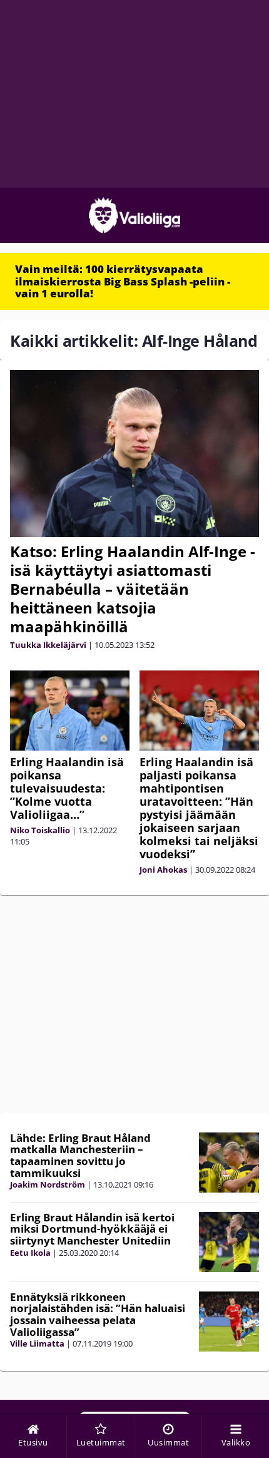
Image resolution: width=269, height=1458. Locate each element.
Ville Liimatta (37, 1343)
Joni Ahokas (163, 869)
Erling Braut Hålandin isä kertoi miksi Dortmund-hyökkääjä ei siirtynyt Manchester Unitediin (92, 1229)
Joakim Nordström (47, 1184)
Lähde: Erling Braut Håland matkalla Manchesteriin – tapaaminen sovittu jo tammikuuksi (80, 1155)
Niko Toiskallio (40, 830)
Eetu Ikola (30, 1252)
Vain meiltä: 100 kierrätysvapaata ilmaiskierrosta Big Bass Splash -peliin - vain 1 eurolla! (122, 281)
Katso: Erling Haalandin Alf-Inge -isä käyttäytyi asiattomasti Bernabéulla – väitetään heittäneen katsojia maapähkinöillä (132, 589)
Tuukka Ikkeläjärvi (48, 644)
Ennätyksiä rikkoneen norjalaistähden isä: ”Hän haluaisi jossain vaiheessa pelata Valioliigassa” (97, 1314)
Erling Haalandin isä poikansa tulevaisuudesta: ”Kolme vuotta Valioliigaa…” (67, 788)
